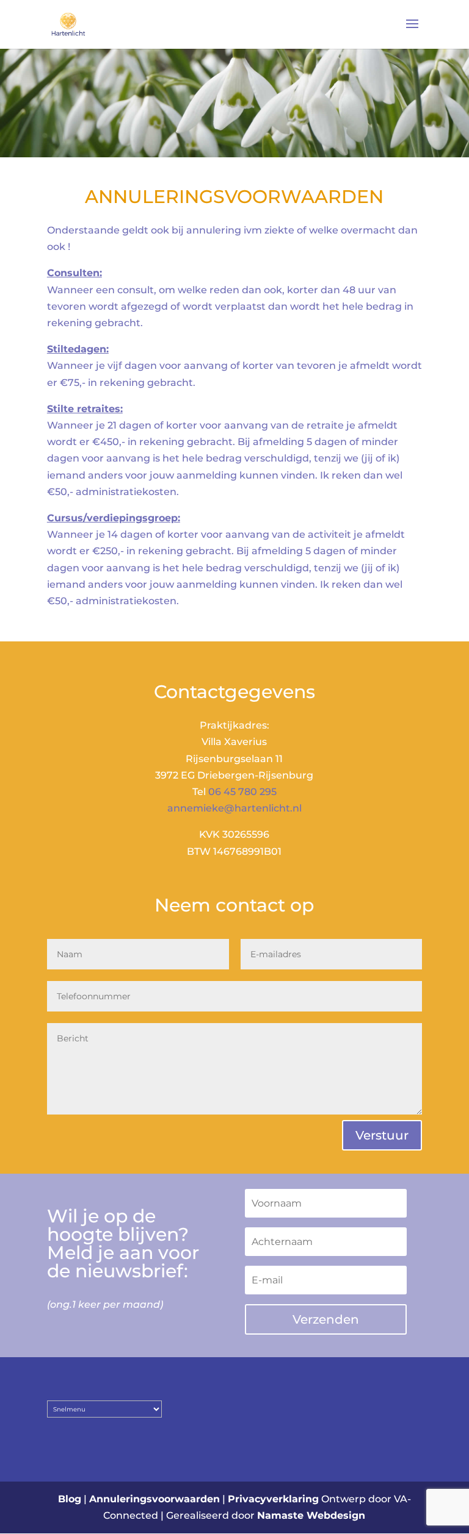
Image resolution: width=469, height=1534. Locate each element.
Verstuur (382, 1135)
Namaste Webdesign (311, 1515)
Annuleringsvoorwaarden (154, 1499)
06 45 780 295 (242, 791)
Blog (69, 1499)
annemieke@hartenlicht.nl (234, 808)
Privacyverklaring (273, 1499)
